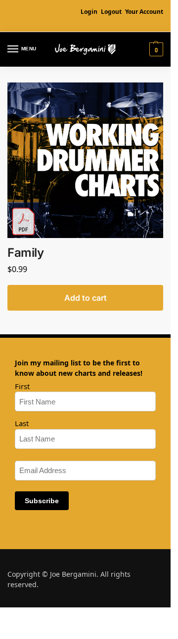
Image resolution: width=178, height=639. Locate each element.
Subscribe (42, 501)
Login (89, 11)
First (22, 386)
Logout (111, 11)
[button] (155, 49)
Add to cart (85, 298)
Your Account (144, 11)
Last (22, 423)
